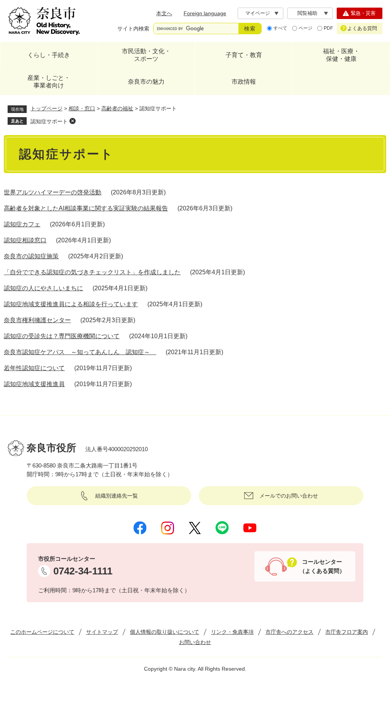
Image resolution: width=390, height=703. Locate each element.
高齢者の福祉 (117, 108)
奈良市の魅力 (146, 81)
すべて (280, 28)
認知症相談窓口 (25, 240)
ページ (305, 28)
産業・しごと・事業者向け (48, 82)
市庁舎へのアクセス (289, 632)
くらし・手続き (48, 55)
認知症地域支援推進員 (34, 384)
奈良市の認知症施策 (31, 256)
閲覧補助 (307, 13)
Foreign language (205, 13)
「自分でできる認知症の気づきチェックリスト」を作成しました (92, 272)
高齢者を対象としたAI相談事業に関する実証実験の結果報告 (86, 208)
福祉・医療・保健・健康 (341, 55)
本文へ (164, 13)
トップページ (46, 108)
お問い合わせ (195, 642)
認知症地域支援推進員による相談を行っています (71, 304)
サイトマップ (102, 632)
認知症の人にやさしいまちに (43, 288)
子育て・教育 (243, 55)
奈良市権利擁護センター (37, 320)
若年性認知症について (34, 368)
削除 (72, 121)
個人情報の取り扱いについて (164, 632)
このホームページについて (42, 632)
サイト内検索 (133, 28)
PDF (328, 28)
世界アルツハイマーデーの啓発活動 (52, 192)
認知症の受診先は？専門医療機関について (62, 336)
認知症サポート (49, 121)
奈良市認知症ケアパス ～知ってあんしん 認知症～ (80, 352)
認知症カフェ (22, 224)
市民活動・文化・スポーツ (146, 55)
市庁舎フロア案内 (346, 632)
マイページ (257, 13)
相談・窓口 (82, 108)
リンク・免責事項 (232, 632)
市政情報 (244, 81)
